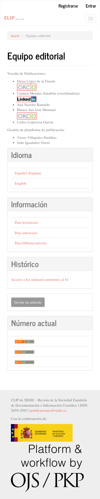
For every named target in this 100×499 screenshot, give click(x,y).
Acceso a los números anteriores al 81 (40, 279)
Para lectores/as (26, 222)
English (20, 183)
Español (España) (28, 173)
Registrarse (68, 5)
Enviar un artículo (28, 302)
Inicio (15, 35)
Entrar (91, 5)
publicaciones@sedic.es (48, 410)
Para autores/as (26, 232)
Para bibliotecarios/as (31, 242)
